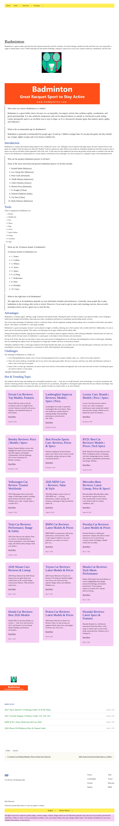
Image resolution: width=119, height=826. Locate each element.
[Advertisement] (56, 24)
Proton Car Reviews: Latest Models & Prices (59, 613)
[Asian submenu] (20, 5)
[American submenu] (31, 5)
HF (7, 775)
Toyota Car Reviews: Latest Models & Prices (59, 568)
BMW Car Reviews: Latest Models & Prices (59, 526)
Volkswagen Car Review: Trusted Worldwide (18, 485)
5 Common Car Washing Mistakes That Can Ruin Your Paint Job (29, 757)
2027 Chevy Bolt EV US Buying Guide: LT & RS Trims (28, 710)
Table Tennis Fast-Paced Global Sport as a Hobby (95, 757)
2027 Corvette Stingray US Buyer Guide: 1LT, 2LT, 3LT (27, 716)
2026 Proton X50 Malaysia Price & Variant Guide (25, 728)
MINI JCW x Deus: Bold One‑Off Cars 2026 (23, 722)
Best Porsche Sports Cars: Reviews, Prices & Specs (58, 443)
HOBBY (8, 750)
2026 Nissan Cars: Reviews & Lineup (19, 568)
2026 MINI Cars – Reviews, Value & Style (56, 485)
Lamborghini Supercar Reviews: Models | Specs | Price (59, 398)
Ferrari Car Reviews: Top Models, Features (21, 396)
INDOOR (15, 750)
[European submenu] (42, 5)
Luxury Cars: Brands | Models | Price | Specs (96, 396)
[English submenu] (55, 810)
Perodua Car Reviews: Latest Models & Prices (96, 526)
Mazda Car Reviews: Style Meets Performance (95, 570)
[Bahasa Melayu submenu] (72, 810)
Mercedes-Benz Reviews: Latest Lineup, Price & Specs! (96, 485)
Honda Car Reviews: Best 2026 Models (20, 613)
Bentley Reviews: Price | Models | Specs (22, 441)
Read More (12, 417)
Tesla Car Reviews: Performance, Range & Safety (20, 528)
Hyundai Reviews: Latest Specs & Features (93, 615)
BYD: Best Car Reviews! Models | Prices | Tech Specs (94, 443)
